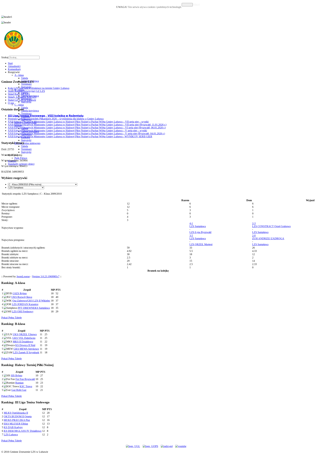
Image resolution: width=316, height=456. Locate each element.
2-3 (254, 223)
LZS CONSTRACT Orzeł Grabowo (271, 226)
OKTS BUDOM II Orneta (18, 416)
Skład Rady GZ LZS (19, 94)
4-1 (191, 223)
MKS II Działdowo (23, 341)
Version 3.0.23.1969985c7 (45, 276)
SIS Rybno (16, 375)
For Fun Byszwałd (25, 379)
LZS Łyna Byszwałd (200, 232)
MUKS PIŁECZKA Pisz (17, 420)
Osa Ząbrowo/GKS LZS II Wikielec (31, 300)
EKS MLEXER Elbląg (16, 423)
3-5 (191, 235)
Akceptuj (187, 4)
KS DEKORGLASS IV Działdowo (22, 431)
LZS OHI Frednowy (22, 311)
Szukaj (4, 57)
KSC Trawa (26, 386)
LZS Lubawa (11, 434)
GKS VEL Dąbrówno (23, 338)
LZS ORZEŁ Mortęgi (200, 244)
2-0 (254, 235)
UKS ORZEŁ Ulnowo (25, 334)
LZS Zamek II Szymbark (26, 352)
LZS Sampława (197, 226)
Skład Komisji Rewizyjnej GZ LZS (26, 91)
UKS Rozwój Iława (21, 297)
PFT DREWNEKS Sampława (34, 307)
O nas (11, 102)
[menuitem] (10, 63)
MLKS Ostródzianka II (16, 412)
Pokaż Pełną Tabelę (11, 317)
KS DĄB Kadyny (13, 427)
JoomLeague (23, 276)
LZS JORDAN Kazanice (25, 304)
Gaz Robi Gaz (18, 390)
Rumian (19, 382)
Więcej (196, 4)
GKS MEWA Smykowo (26, 348)
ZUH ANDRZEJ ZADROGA (268, 238)
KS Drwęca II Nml (25, 345)
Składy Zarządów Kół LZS (22, 97)
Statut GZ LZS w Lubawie (22, 100)
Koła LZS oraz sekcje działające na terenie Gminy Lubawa (38, 88)
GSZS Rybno (20, 293)
